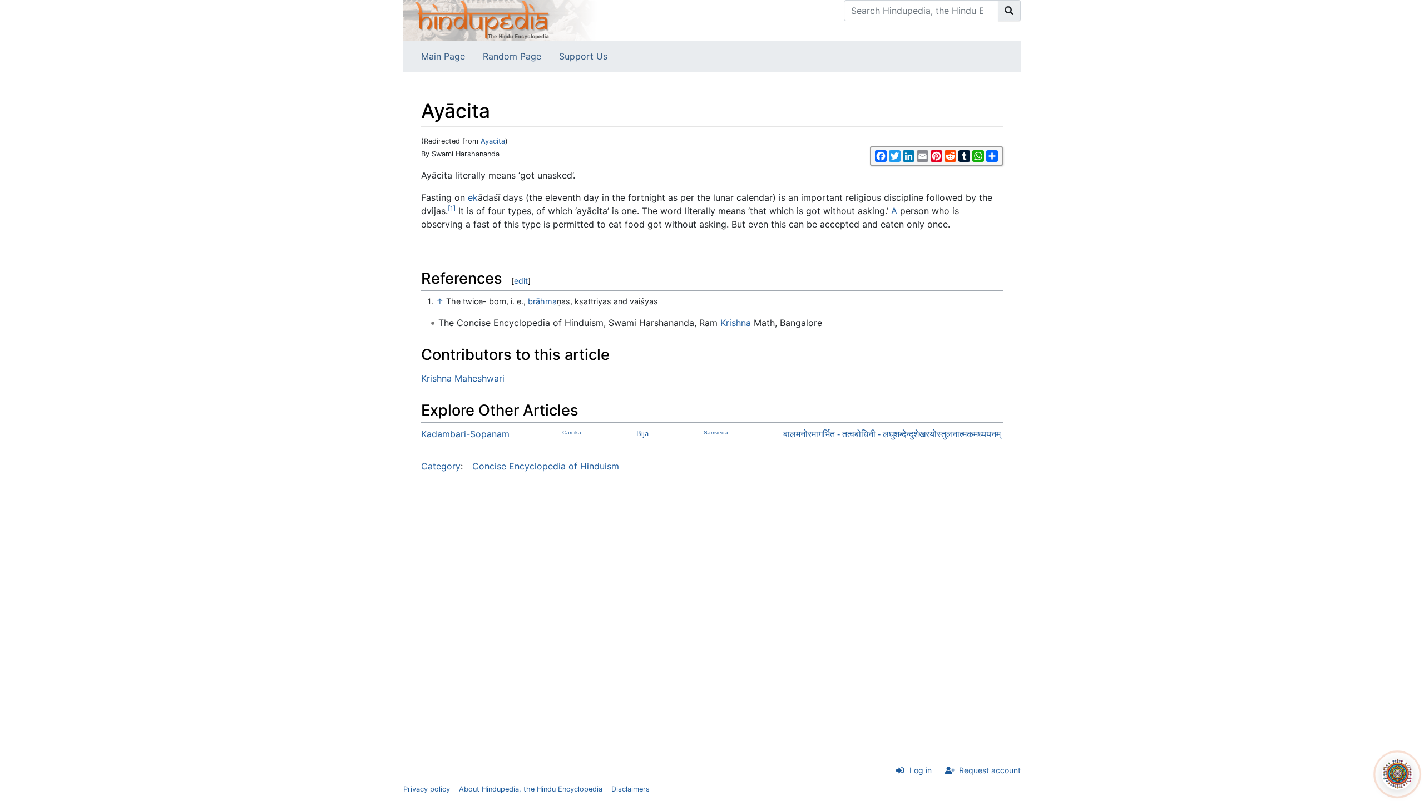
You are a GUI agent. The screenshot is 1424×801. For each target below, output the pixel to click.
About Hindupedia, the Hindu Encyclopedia (530, 789)
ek (473, 197)
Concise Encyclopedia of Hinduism (545, 466)
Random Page (512, 56)
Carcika (571, 432)
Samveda (716, 432)
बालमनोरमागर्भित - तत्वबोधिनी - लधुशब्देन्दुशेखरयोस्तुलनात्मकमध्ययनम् (892, 434)
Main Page (443, 56)
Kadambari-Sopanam (465, 433)
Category (441, 466)
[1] (452, 208)
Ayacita (493, 141)
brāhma (542, 301)
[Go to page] (1009, 10)
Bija (642, 433)
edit (521, 280)
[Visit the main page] (500, 19)
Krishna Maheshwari (463, 378)
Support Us (583, 56)
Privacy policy (426, 789)
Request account (990, 770)
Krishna (735, 322)
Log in (920, 770)
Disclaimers (630, 789)
